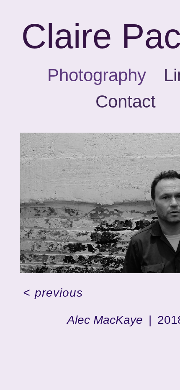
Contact (125, 136)
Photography (91, 110)
